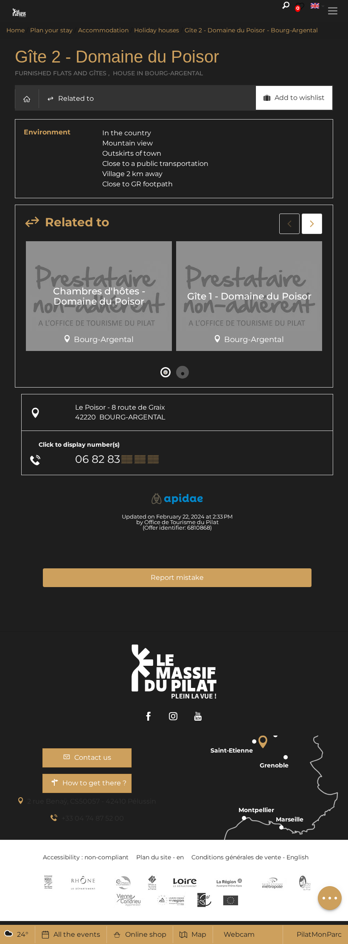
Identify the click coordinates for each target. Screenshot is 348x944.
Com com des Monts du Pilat (48, 882)
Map (198, 934)
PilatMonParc (319, 934)
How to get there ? (94, 783)
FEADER (171, 899)
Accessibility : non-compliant (86, 857)
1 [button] (165, 372)
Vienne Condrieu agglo (129, 899)
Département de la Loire (184, 882)
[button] (27, 99)
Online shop (145, 934)
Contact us (92, 757)
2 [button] (182, 372)
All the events (76, 934)
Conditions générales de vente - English (250, 857)
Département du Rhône (83, 882)
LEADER (204, 899)
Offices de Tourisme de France (152, 882)
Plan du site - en (160, 857)
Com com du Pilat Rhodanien (122, 882)
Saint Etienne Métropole (272, 882)
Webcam (239, 934)
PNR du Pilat (305, 882)
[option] (99, 299)
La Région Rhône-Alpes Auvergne (229, 882)
